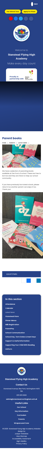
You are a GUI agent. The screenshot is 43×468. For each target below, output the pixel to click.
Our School (21, 407)
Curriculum (21, 415)
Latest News (22, 143)
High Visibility (21, 441)
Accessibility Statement (21, 439)
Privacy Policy (21, 444)
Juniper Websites (21, 434)
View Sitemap (21, 436)
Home (4, 143)
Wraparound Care (21, 423)
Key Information (21, 411)
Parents (12, 143)
